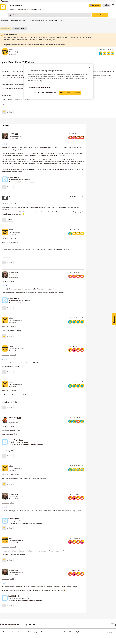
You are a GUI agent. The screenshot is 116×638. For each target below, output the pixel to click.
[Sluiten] (89, 68)
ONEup (27, 99)
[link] (6, 29)
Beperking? (75, 632)
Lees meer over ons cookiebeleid (39, 87)
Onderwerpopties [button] (18, 28)
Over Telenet (3, 632)
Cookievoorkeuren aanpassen (45, 93)
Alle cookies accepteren (70, 93)
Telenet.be (4, 1)
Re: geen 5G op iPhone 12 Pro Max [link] (53, 20)
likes (19, 182)
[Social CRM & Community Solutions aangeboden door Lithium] (113, 624)
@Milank (4, 144)
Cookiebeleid (67, 632)
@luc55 (4, 583)
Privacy (43, 632)
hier (54, 40)
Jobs (10, 632)
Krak (17, 177)
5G (4, 99)
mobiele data (18, 99)
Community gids (35, 9)
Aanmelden (95, 5)
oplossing (32, 182)
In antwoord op (9, 203)
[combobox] (49, 15)
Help (107, 5)
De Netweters (15, 5)
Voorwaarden (16, 632)
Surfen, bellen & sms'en (33, 20)
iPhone (10, 99)
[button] (112, 49)
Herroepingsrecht (35, 632)
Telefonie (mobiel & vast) (18, 20)
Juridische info (25, 632)
